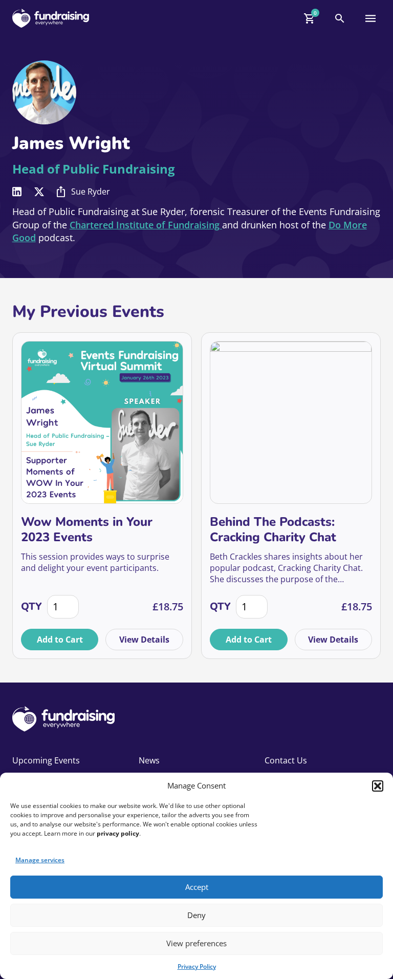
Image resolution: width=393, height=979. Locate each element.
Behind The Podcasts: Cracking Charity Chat (273, 529)
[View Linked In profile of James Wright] (16, 192)
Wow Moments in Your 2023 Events (86, 529)
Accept (196, 887)
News (149, 760)
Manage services (39, 860)
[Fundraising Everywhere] (50, 18)
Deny (196, 915)
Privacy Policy (197, 966)
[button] (378, 786)
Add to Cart (60, 639)
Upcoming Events (46, 760)
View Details (144, 639)
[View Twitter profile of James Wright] (39, 191)
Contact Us (286, 760)
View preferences (196, 943)
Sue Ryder (90, 191)
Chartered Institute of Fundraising (146, 225)
